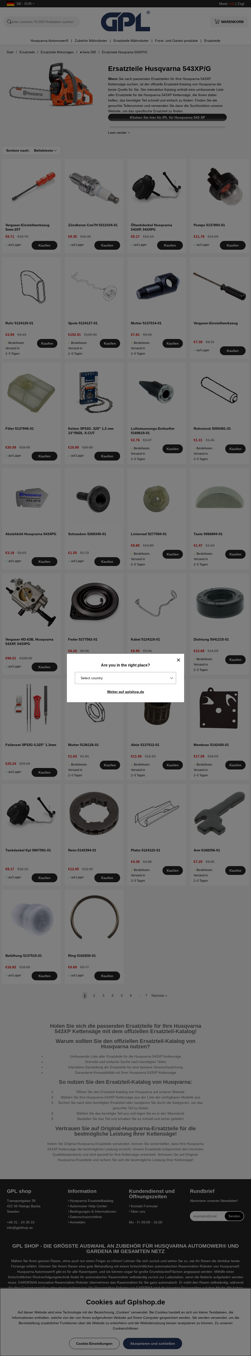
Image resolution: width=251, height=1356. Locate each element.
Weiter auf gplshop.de (125, 692)
